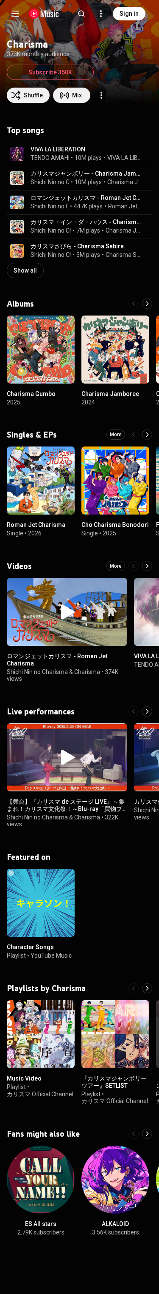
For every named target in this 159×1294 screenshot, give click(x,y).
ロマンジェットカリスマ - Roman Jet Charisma (86, 197)
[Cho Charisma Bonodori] (115, 481)
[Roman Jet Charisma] (41, 481)
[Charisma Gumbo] (41, 350)
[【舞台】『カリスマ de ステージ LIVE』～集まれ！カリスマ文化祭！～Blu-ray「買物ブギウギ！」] (67, 757)
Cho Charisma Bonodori (115, 524)
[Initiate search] (81, 13)
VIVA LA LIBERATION (58, 149)
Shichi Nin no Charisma (61, 182)
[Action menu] (101, 95)
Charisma (87, 671)
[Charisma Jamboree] (115, 350)
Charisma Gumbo (31, 393)
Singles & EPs (32, 434)
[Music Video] (41, 1034)
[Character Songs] (41, 903)
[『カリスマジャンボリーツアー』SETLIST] (115, 1034)
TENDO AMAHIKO (54, 157)
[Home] (44, 14)
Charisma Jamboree (124, 182)
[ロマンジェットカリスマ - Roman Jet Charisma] (67, 612)
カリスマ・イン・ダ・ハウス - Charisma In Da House (86, 222)
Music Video (24, 1078)
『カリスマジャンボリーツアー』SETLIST (114, 1082)
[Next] (147, 303)
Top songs (25, 130)
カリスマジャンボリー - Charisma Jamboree (86, 173)
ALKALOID (115, 1223)
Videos (19, 566)
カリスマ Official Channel (40, 1093)
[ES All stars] (41, 1180)
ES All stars (40, 1223)
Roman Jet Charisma (125, 206)
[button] (17, 154)
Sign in (129, 13)
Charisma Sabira (124, 254)
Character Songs (30, 947)
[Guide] (15, 14)
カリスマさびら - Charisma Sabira (77, 246)
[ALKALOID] (115, 1180)
